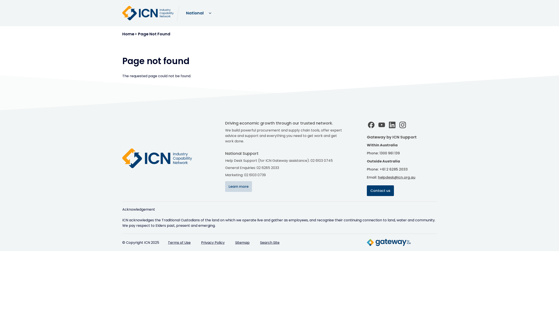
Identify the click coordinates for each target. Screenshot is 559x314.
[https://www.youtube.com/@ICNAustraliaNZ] (381, 125)
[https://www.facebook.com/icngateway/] (371, 125)
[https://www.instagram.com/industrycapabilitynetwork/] (402, 125)
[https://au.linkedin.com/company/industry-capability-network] (392, 125)
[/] (161, 158)
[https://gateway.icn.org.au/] (389, 242)
